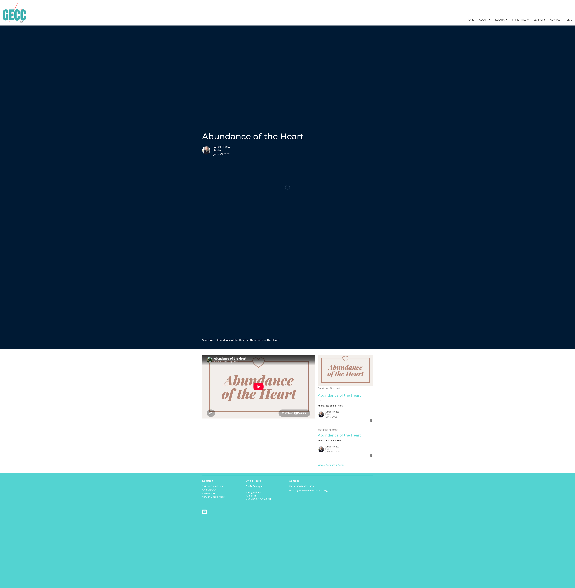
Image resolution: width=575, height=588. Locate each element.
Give (569, 19)
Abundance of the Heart (231, 340)
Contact (556, 19)
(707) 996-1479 (305, 486)
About (483, 19)
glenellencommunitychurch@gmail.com (313, 490)
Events (500, 19)
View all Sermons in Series (331, 464)
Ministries (519, 19)
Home (470, 19)
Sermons (540, 19)
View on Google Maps (213, 496)
